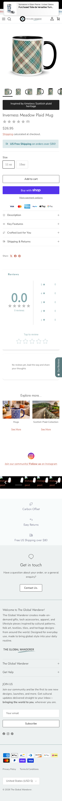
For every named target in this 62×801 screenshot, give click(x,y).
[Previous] (5, 482)
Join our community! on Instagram (31, 464)
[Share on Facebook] (15, 256)
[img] (14, 122)
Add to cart (31, 179)
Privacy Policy (9, 769)
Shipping (8, 134)
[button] (48, 284)
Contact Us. (31, 588)
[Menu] (3, 19)
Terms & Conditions (29, 769)
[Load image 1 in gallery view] (31, 54)
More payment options (31, 197)
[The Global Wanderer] (31, 19)
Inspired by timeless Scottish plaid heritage (31, 105)
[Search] (11, 19)
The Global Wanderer (21, 789)
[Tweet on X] (11, 256)
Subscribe (31, 723)
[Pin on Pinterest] (19, 256)
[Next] (56, 482)
